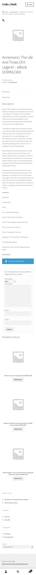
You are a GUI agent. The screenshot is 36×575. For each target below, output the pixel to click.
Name (7, 310)
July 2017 (7, 516)
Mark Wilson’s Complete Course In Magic (16, 499)
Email (7, 319)
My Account (6, 571)
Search (4, 544)
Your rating (9, 279)
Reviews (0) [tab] (6, 97)
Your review (9, 284)
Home (6, 12)
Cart (27, 570)
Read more (18, 379)
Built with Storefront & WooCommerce (15, 564)
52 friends (7, 534)
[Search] (32, 547)
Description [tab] (6, 92)
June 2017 (7, 520)
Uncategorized (13, 12)
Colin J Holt (9, 4)
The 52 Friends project (11, 503)
